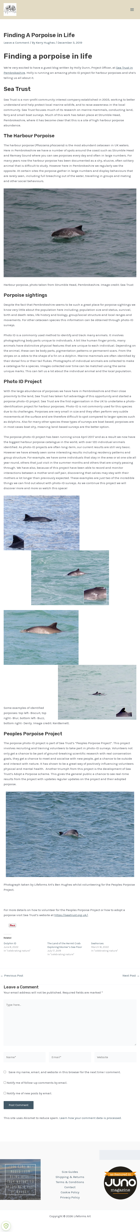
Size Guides (70, 1172)
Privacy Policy (70, 1197)
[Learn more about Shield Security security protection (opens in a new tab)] (6, 1226)
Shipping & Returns (70, 1177)
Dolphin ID (10, 943)
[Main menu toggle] (132, 9)
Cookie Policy (70, 1192)
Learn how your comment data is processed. (90, 1118)
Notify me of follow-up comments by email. (37, 1082)
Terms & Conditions (70, 1182)
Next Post (131, 975)
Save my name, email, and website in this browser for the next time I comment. (65, 1072)
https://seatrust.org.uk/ (71, 915)
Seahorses (97, 943)
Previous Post (11, 975)
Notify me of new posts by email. (29, 1093)
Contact (69, 1187)
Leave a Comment (16, 42)
